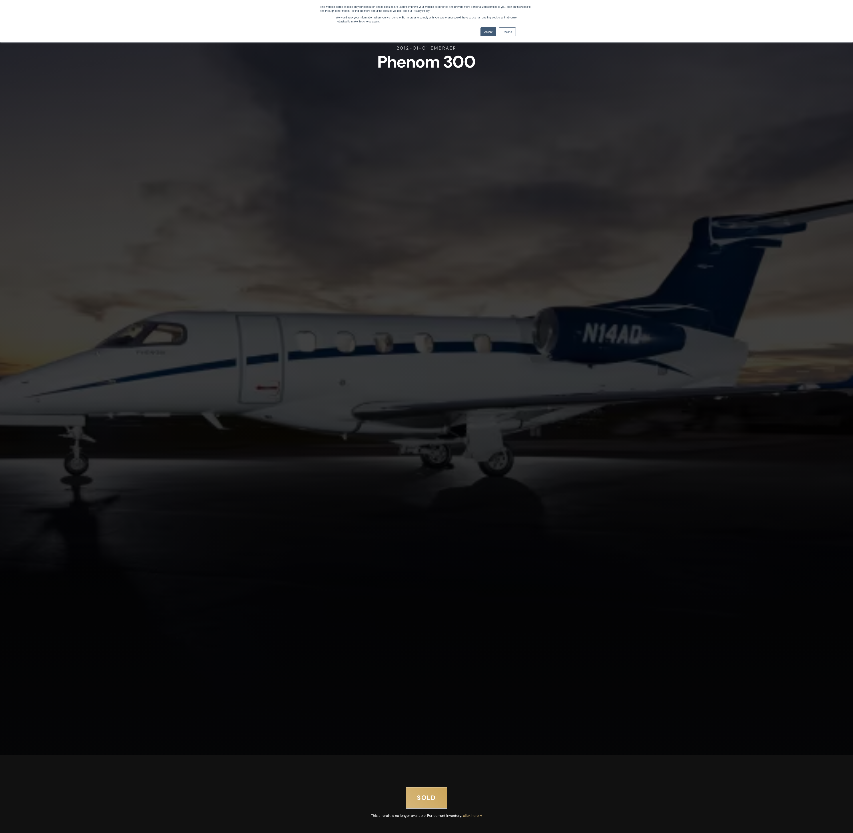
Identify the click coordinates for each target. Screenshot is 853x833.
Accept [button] (488, 32)
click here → (472, 815)
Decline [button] (507, 32)
